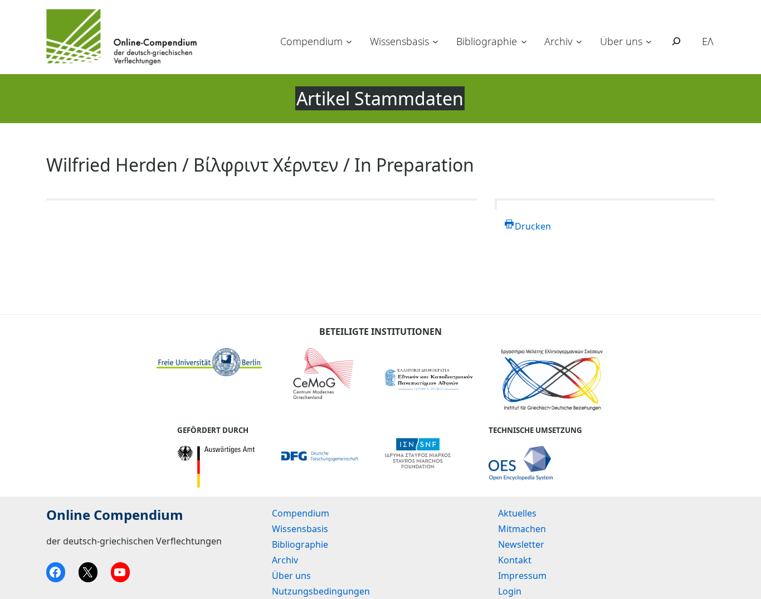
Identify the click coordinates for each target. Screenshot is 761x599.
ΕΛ (708, 41)
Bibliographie (486, 41)
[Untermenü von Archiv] (579, 41)
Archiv (558, 41)
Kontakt (514, 560)
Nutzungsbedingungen (321, 591)
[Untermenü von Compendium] (349, 41)
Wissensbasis (399, 41)
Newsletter (521, 544)
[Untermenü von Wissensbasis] (435, 41)
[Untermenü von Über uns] (649, 41)
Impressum (522, 575)
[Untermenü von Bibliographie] (524, 41)
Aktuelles (517, 513)
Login (509, 591)
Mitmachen (522, 529)
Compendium (311, 41)
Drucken (533, 226)
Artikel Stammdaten (380, 98)
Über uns (621, 41)
